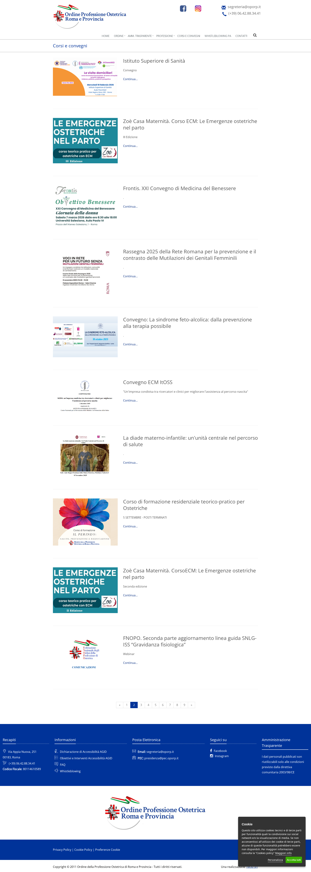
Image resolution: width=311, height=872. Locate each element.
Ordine (118, 36)
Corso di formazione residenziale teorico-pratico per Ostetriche (184, 504)
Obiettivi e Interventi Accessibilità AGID (86, 758)
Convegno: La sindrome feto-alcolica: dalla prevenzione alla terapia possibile (187, 322)
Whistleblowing (70, 771)
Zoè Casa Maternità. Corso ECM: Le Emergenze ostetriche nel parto (190, 124)
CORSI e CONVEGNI (188, 36)
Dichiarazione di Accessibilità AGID (83, 752)
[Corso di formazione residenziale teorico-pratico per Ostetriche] (85, 522)
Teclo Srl (252, 867)
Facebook (220, 751)
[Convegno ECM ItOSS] (85, 396)
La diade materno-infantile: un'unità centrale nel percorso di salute (190, 441)
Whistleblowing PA (218, 36)
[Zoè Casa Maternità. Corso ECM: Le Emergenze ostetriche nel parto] (85, 140)
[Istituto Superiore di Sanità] (85, 77)
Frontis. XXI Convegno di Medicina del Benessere (179, 188)
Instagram (222, 756)
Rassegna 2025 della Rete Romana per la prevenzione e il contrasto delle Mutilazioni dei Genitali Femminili (189, 254)
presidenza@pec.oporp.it (161, 758)
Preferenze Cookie (107, 850)
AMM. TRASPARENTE (140, 36)
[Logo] (90, 19)
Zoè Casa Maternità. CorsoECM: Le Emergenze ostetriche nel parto (189, 573)
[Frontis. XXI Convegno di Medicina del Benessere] (85, 206)
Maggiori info (283, 853)
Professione (164, 36)
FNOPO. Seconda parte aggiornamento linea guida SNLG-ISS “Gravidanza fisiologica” (189, 641)
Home (105, 36)
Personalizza (275, 860)
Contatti (241, 36)
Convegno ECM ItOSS (147, 382)
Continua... (130, 79)
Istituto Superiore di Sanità (154, 60)
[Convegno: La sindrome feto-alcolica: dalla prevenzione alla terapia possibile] (85, 336)
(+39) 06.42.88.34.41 (22, 763)
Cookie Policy (83, 850)
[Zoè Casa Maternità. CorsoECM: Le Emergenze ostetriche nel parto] (85, 590)
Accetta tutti (294, 859)
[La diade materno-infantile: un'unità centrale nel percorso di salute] (85, 456)
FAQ (62, 765)
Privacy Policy (62, 850)
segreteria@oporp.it (160, 752)
